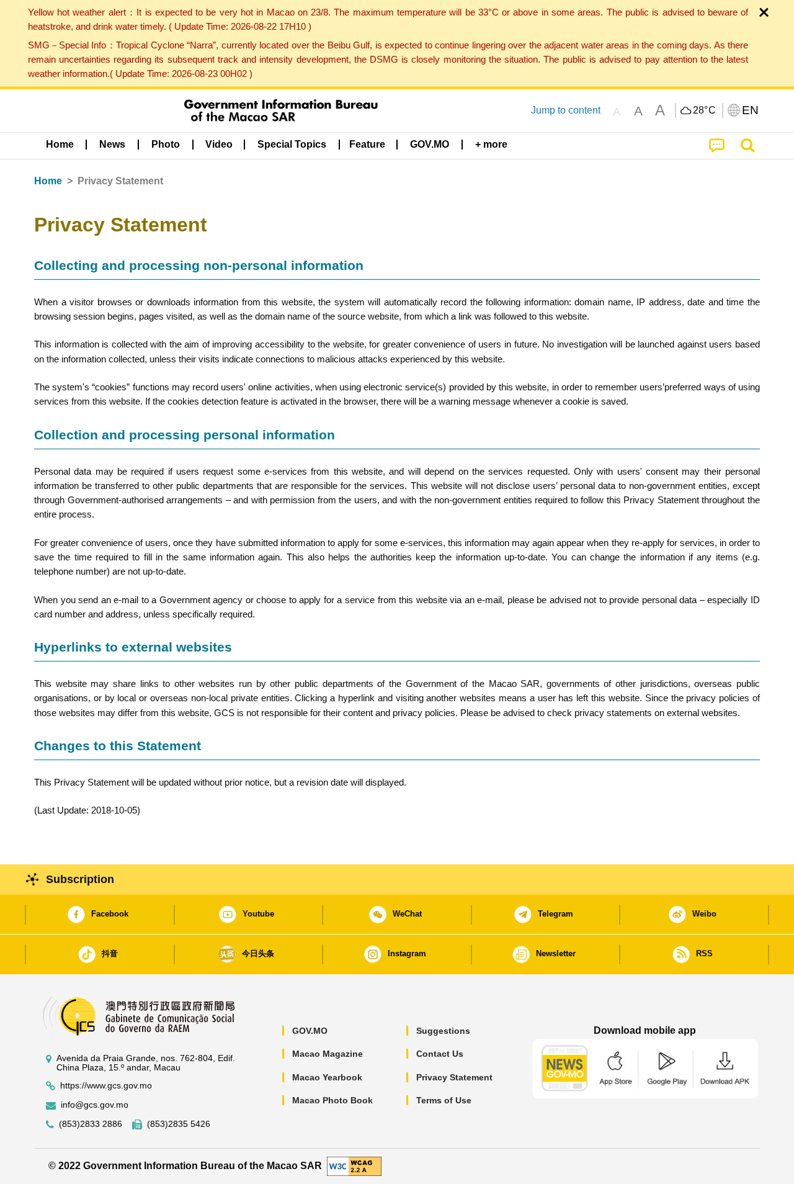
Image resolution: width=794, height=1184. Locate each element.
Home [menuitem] (60, 144)
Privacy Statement (454, 1077)
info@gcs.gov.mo (94, 1105)
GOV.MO (310, 1031)
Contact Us (439, 1054)
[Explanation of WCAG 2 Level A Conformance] (354, 1165)
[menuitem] (112, 144)
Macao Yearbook (327, 1077)
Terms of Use (443, 1100)
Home (48, 181)
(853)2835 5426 (178, 1124)
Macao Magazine (327, 1054)
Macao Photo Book (332, 1100)
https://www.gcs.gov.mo (106, 1085)
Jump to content (565, 110)
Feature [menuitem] (367, 144)
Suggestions (443, 1031)
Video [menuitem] (219, 144)
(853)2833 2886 (90, 1124)
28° (704, 110)
